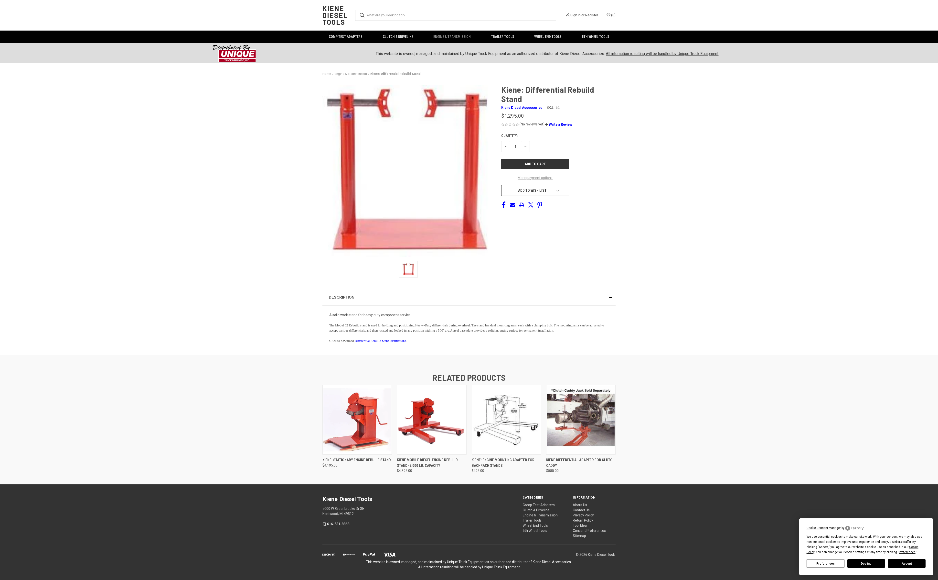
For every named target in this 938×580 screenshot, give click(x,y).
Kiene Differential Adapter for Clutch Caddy (580, 463)
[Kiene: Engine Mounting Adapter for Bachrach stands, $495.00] (506, 420)
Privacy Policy (583, 515)
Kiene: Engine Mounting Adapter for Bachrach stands (503, 463)
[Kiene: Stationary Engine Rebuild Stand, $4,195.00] (357, 420)
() (613, 15)
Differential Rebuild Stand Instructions (380, 341)
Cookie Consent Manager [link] (824, 528)
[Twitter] (530, 204)
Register (591, 15)
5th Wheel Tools (595, 37)
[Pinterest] (539, 204)
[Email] (512, 204)
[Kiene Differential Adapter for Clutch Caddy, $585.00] (581, 420)
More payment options (535, 178)
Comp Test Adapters (345, 37)
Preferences (825, 563)
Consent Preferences (589, 531)
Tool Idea (580, 525)
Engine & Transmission (452, 37)
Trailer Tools (502, 37)
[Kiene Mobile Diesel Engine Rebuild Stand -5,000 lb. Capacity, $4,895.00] (431, 420)
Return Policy (583, 520)
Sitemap (579, 536)
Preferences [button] (907, 552)
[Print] (521, 204)
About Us (580, 505)
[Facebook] (503, 204)
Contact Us (581, 510)
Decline (866, 563)
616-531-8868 (338, 524)
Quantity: (509, 136)
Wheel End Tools (548, 37)
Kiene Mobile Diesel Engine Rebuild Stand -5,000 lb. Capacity (427, 463)
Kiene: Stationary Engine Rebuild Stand (356, 460)
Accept (907, 563)
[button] (558, 124)
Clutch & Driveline (398, 37)
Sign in (575, 15)
